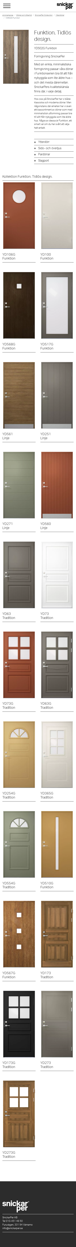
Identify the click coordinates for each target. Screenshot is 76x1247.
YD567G (8, 975)
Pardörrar (44, 154)
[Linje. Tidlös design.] (19, 395)
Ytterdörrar (60, 15)
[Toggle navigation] (7, 6)
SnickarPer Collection (44, 15)
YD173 (46, 975)
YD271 (7, 526)
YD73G (8, 705)
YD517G (46, 346)
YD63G (46, 705)
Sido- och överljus (49, 148)
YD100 (46, 256)
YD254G (8, 795)
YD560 (45, 526)
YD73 (46, 616)
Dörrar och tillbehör (24, 15)
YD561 (7, 436)
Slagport (43, 160)
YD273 (46, 1065)
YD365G (46, 795)
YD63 (8, 616)
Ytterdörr (43, 141)
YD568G (8, 346)
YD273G (8, 1155)
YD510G (46, 885)
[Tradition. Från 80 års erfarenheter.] (19, 575)
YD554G (8, 885)
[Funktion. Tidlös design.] (19, 215)
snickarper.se (7, 15)
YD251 (45, 436)
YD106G (8, 256)
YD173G (8, 1065)
